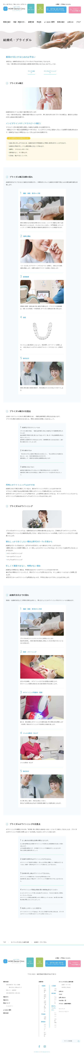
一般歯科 (43, 986)
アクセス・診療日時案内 (65, 1003)
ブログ (78, 22)
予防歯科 (43, 1014)
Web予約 (61, 1000)
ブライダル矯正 (31, 71)
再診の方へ (6, 1000)
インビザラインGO (55, 1000)
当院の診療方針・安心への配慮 (13, 984)
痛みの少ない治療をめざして (15, 987)
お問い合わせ (31, 9)
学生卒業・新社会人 (66, 987)
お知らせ (70, 22)
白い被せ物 (45, 1034)
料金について (6, 1003)
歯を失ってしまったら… (54, 1008)
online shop (40, 9)
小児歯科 (54, 986)
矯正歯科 (54, 993)
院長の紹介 (61, 22)
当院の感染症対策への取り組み (13, 993)
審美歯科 (43, 1021)
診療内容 (41, 981)
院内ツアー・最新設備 (11, 990)
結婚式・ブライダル (66, 984)
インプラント (55, 1014)
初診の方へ (6, 997)
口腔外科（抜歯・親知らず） (45, 1006)
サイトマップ (62, 1008)
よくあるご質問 (49, 22)
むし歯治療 (45, 990)
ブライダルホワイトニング (50, 71)
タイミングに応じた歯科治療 (66, 981)
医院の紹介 (6, 981)
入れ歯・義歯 (55, 1020)
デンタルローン (9, 1006)
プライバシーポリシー (64, 1011)
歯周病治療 (45, 996)
